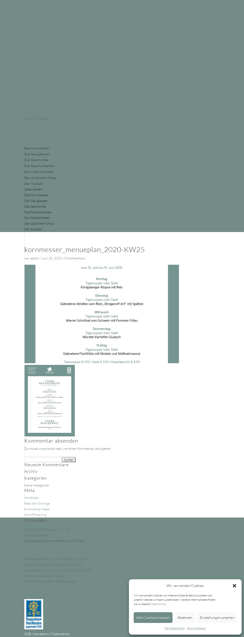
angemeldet (47, 448)
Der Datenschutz (175, 628)
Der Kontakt (34, 184)
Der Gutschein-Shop (40, 178)
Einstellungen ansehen (217, 617)
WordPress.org (35, 515)
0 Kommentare (74, 258)
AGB (27, 634)
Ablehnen (185, 617)
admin (34, 258)
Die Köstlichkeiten (38, 172)
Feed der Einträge (37, 503)
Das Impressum (196, 628)
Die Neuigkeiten (37, 154)
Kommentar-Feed (37, 509)
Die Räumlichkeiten (39, 166)
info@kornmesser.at (38, 593)
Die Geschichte (36, 160)
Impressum (41, 634)
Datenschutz (158, 604)
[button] (234, 585)
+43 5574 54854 (39, 587)
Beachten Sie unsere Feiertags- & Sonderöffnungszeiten (64, 550)
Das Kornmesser (37, 148)
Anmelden (31, 498)
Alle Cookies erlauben (153, 617)
